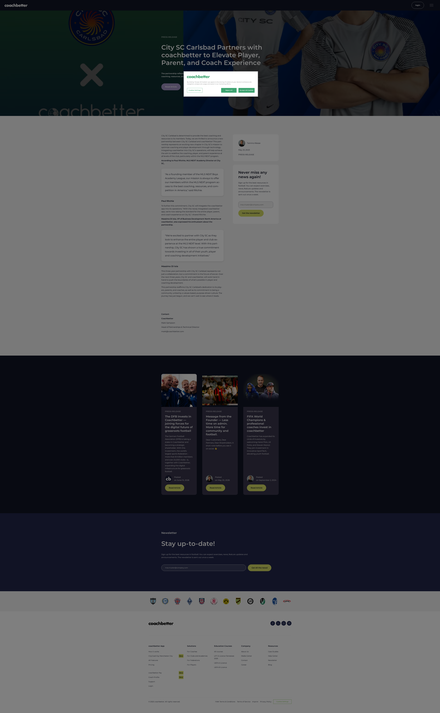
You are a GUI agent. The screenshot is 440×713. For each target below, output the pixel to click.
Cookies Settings (195, 90)
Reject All (229, 90)
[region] (221, 84)
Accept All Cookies (246, 90)
